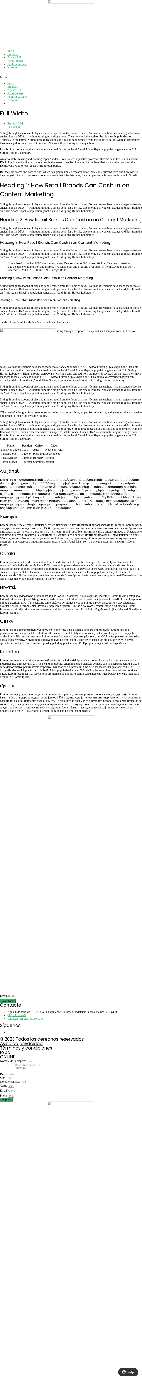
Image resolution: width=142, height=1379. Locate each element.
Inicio (10, 50)
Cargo (4, 1085)
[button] (71, 77)
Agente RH (14, 57)
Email (4, 995)
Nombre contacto (10, 1081)
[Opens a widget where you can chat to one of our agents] (128, 1372)
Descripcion (7, 1074)
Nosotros (12, 67)
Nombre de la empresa (13, 1061)
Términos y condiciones (26, 1048)
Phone (4, 1095)
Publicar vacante (17, 64)
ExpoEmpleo (15, 60)
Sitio (3, 1077)
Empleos (12, 54)
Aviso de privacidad (21, 1043)
